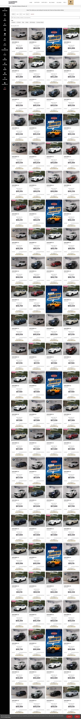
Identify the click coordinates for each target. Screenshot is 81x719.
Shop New (36, 2)
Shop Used (44, 2)
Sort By (69, 25)
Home (30, 2)
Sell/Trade (51, 2)
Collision (59, 2)
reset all (32, 14)
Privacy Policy (8, 717)
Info (64, 2)
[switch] (13, 22)
